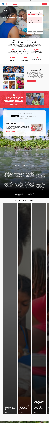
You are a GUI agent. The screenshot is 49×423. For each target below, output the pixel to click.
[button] (31, 81)
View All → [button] (24, 417)
